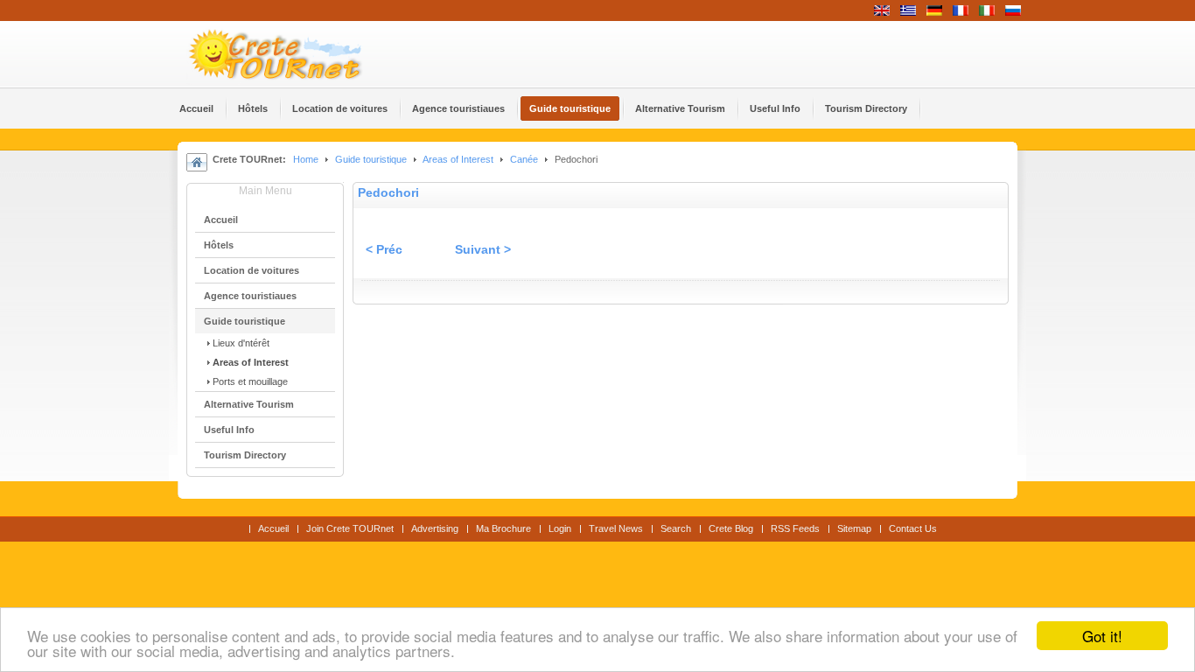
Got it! (1102, 636)
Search (675, 528)
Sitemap (854, 528)
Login (560, 528)
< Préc (384, 249)
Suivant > (483, 249)
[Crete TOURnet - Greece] (295, 54)
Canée (524, 159)
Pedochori (388, 193)
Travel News (616, 528)
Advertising (434, 528)
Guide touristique (371, 159)
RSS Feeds (795, 528)
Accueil (273, 528)
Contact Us (913, 528)
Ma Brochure (503, 528)
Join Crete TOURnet (350, 528)
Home (305, 159)
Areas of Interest (458, 159)
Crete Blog (731, 528)
